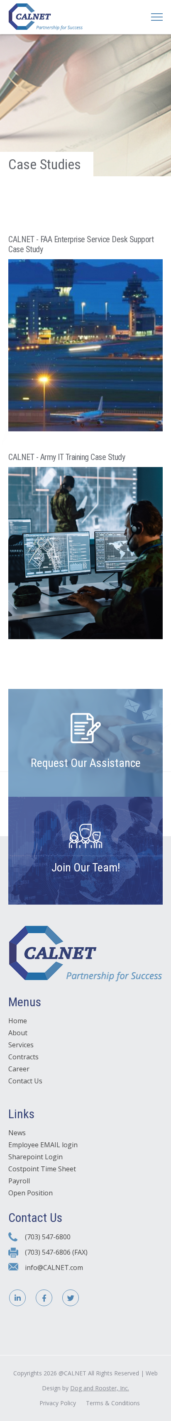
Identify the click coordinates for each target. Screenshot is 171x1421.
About (17, 1032)
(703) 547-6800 (48, 1236)
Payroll (19, 1180)
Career (18, 1068)
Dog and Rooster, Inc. (99, 1388)
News (17, 1132)
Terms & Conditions (113, 1403)
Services (21, 1044)
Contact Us (25, 1080)
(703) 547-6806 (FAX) (56, 1252)
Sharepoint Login (35, 1156)
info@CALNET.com (54, 1267)
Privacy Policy (57, 1403)
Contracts (23, 1056)
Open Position (30, 1192)
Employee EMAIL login (43, 1144)
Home (17, 1020)
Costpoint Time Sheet (42, 1168)
